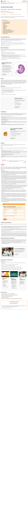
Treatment (4, 28)
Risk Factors (5, 25)
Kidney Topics (5, 3)
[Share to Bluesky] (12, 14)
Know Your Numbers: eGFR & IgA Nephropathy (13, 279)
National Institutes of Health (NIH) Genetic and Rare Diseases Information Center (11, 298)
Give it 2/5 (12, 303)
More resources (5, 33)
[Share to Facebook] (7, 14)
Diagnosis (4, 27)
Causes (4, 24)
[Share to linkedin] (20, 14)
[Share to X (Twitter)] (9, 14)
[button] (4, 74)
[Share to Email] (4, 14)
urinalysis (14, 57)
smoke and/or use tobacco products (7, 226)
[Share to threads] (15, 14)
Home (1, 3)
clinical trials (18, 168)
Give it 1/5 (10, 303)
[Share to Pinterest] (17, 14)
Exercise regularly (3, 231)
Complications (5, 26)
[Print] (2, 14)
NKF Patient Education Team (10, 12)
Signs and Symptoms (6, 23)
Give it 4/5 (15, 303)
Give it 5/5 (17, 303)
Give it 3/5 (13, 303)
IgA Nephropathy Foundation (5, 297)
